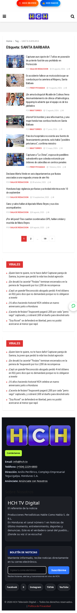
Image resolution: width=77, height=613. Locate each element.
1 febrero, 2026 (54, 167)
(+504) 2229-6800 (27, 466)
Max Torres (36, 111)
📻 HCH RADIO (50, 3)
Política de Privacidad (39, 606)
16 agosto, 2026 (55, 88)
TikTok (50, 587)
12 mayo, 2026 (51, 148)
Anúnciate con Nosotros (33, 481)
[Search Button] (72, 16)
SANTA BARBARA (30, 41)
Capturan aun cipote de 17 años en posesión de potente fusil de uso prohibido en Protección (48, 60)
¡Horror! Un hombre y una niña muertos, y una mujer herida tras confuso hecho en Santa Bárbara (47, 120)
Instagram (35, 587)
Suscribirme (58, 570)
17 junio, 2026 (51, 129)
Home (9, 41)
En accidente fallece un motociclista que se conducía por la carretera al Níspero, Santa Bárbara (47, 79)
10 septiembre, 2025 (40, 197)
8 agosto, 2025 (38, 212)
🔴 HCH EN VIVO (27, 3)
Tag (17, 41)
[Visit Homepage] (38, 16)
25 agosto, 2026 (58, 69)
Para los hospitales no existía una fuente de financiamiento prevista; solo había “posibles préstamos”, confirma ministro (48, 139)
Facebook (12, 587)
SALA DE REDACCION (39, 69)
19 (45, 238)
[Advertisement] (38, 26)
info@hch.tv (20, 461)
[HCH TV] (38, 435)
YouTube (63, 587)
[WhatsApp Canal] (73, 306)
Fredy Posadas (37, 88)
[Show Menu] (4, 16)
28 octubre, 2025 (39, 182)
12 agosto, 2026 (52, 111)
